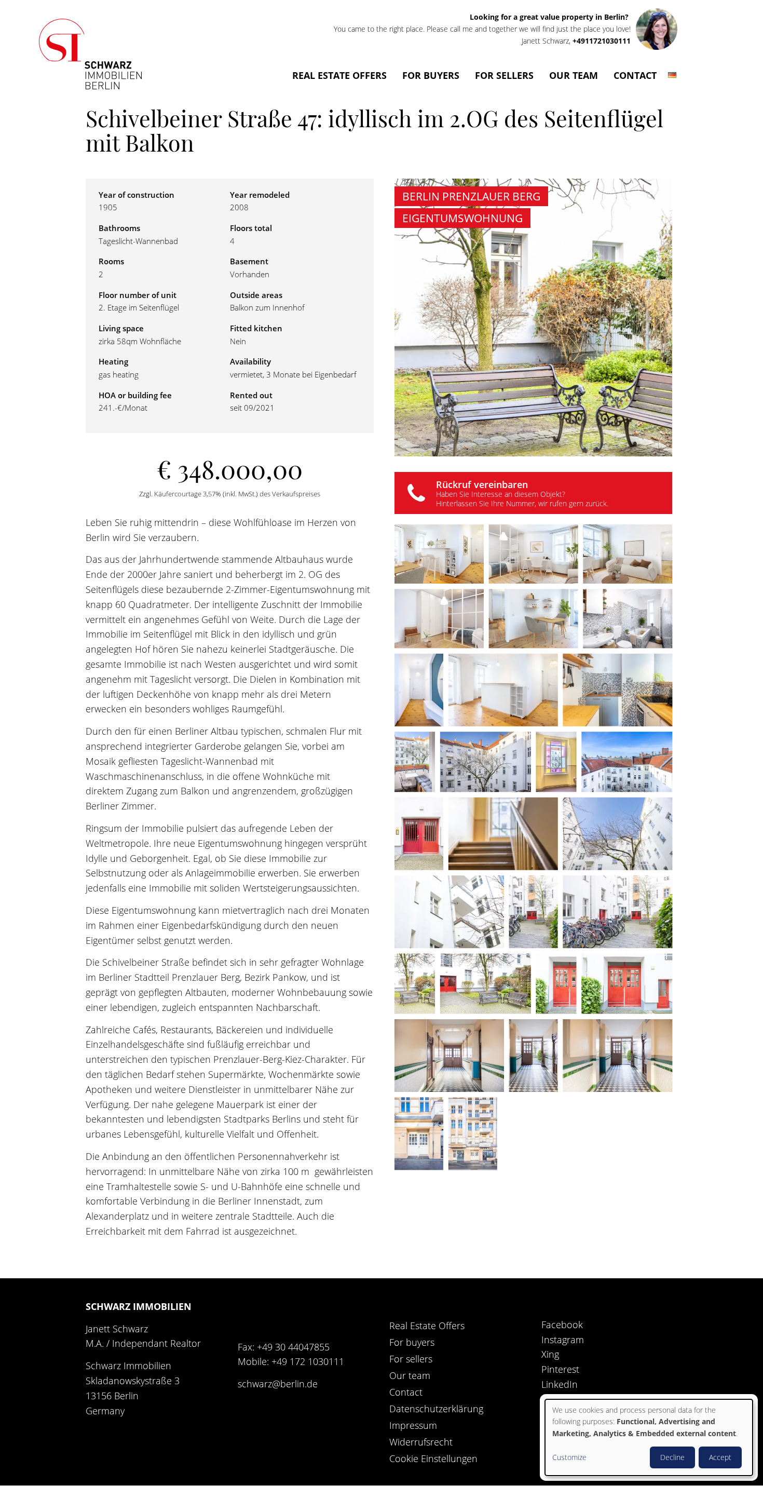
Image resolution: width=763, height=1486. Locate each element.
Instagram (562, 1339)
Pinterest (560, 1369)
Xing (550, 1354)
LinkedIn (559, 1384)
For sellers (504, 75)
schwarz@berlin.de (278, 1383)
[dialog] (649, 1437)
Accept (720, 1457)
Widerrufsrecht (421, 1442)
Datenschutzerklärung (436, 1408)
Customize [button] (569, 1457)
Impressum (413, 1425)
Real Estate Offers (339, 75)
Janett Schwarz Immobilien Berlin (90, 55)
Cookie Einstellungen (433, 1458)
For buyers (430, 75)
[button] (439, 554)
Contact (635, 75)
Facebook (562, 1324)
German (672, 80)
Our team (573, 75)
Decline (672, 1457)
